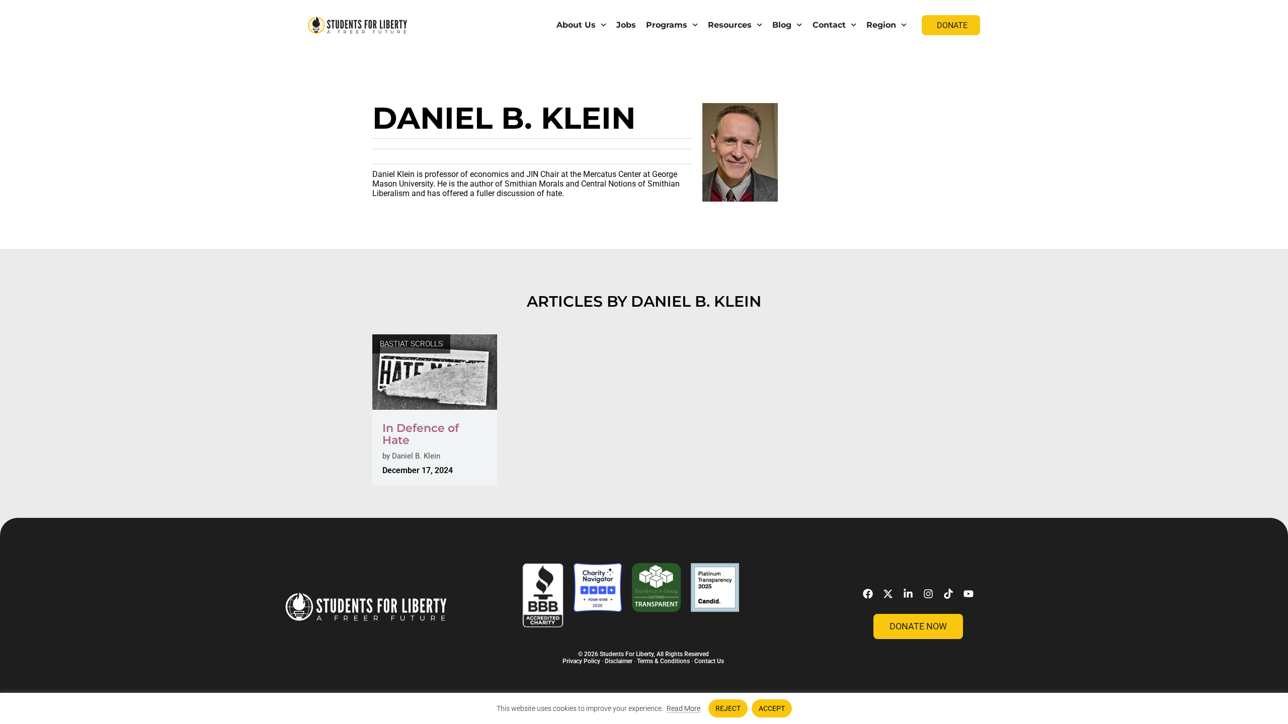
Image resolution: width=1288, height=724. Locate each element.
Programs (666, 25)
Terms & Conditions (663, 661)
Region (881, 25)
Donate (952, 25)
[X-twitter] (888, 594)
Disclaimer (618, 661)
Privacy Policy (581, 661)
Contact (829, 25)
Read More (683, 708)
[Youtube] (968, 594)
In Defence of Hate (420, 434)
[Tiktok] (948, 594)
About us (576, 25)
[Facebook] (868, 594)
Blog (781, 25)
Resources (730, 25)
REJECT (728, 708)
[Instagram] (928, 594)
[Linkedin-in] (908, 594)
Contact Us (709, 661)
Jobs (626, 25)
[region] (644, 708)
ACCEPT (772, 708)
